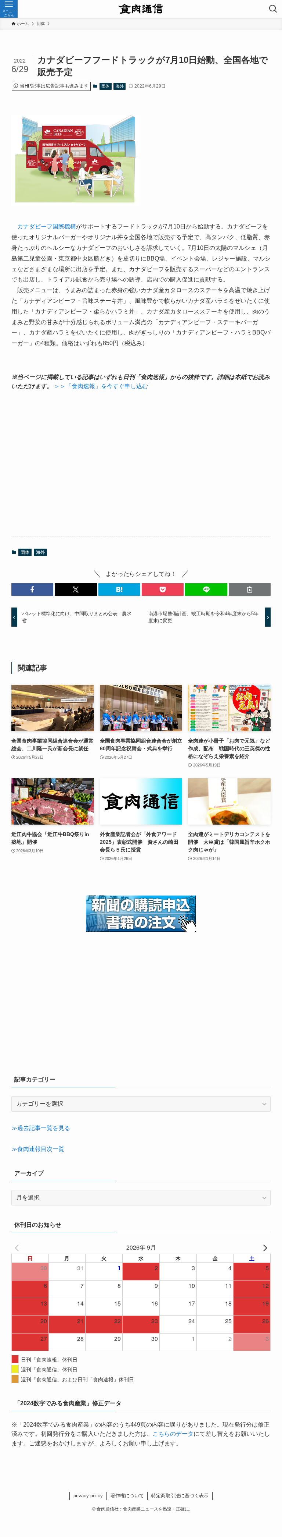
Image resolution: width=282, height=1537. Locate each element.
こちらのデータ (173, 1434)
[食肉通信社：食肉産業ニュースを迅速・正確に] (141, 9)
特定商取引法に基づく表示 (180, 1495)
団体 (105, 86)
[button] (32, 589)
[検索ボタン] (273, 9)
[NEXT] (264, 1247)
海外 (120, 86)
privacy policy (88, 1495)
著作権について (127, 1495)
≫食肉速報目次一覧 (37, 1149)
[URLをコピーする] (250, 589)
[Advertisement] (141, 464)
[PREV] (18, 1247)
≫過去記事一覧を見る (40, 1128)
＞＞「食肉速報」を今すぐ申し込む (101, 386)
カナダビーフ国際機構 (46, 226)
